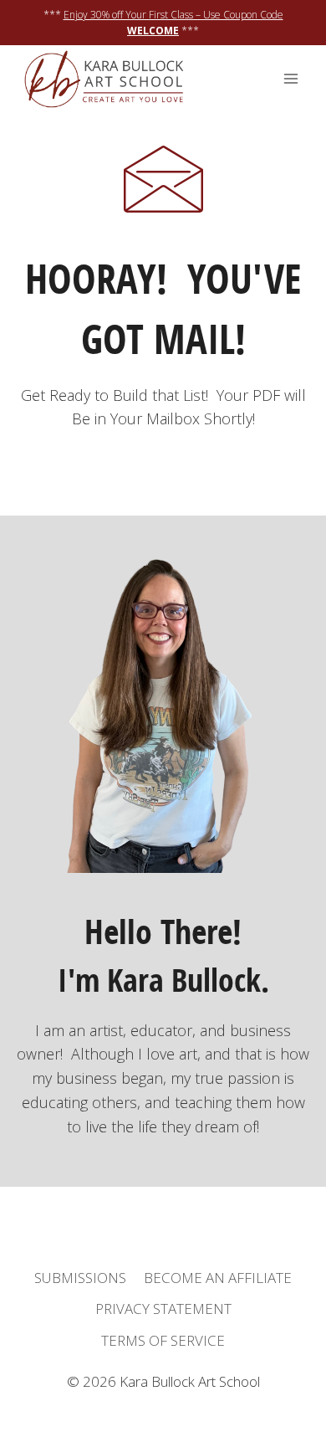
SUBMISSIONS (80, 1277)
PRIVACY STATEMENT (163, 1308)
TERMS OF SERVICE (163, 1340)
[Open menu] (290, 79)
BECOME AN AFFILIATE (218, 1277)
